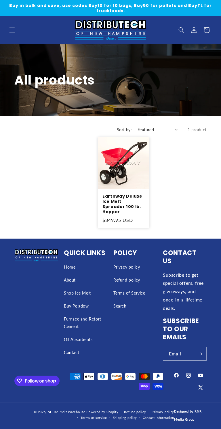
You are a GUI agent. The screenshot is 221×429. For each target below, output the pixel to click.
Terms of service (94, 417)
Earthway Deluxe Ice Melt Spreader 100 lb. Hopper (122, 204)
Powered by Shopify (102, 412)
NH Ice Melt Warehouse (66, 412)
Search (120, 306)
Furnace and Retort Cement (82, 322)
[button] (12, 30)
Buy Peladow (76, 306)
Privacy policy (126, 267)
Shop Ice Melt (77, 293)
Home (69, 267)
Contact (71, 352)
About (70, 280)
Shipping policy (125, 417)
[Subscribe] (200, 354)
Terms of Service (129, 293)
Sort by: (124, 129)
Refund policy (126, 280)
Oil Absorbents (78, 339)
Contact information (158, 417)
